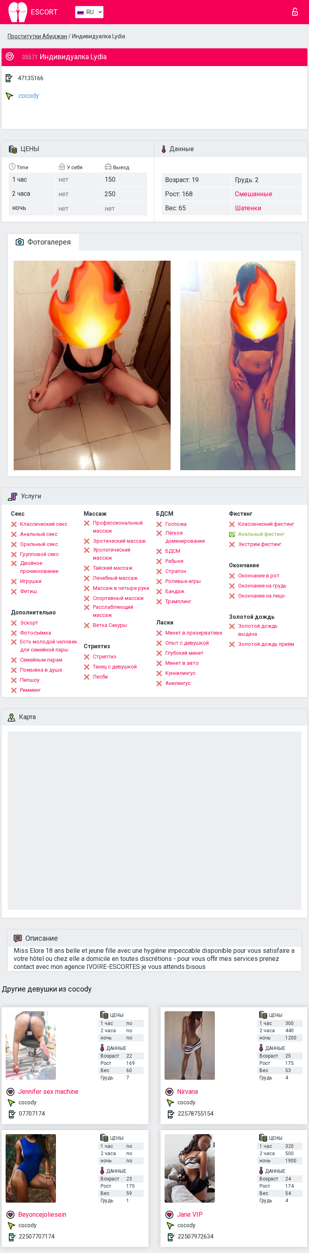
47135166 (30, 78)
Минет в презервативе (193, 633)
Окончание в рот (259, 576)
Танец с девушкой (115, 667)
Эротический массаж (119, 541)
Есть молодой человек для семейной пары (48, 646)
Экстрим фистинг (259, 544)
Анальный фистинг (261, 534)
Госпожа (176, 524)
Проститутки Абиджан (37, 36)
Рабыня (174, 561)
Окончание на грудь (262, 586)
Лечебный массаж (115, 578)
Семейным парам (41, 660)
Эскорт (29, 623)
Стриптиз (104, 656)
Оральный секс (39, 544)
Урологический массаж (111, 554)
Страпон (175, 571)
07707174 (32, 1113)
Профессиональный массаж (118, 527)
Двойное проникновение (39, 567)
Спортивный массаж (118, 598)
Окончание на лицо (261, 596)
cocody (28, 96)
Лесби (100, 677)
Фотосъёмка (35, 633)
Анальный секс (39, 534)
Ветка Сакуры (110, 625)
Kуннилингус (180, 673)
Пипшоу (29, 680)
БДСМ (172, 551)
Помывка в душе (41, 670)
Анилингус (178, 683)
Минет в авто (182, 663)
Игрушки (30, 581)
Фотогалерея (48, 242)
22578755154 (195, 1113)
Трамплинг (178, 601)
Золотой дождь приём (266, 644)
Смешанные (253, 194)
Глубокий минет (184, 653)
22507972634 (195, 1236)
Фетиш (28, 591)
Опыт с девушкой (187, 643)
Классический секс (43, 524)
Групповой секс (39, 554)
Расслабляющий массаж (113, 611)
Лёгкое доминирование (185, 537)
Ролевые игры (183, 581)
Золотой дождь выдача (258, 630)
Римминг (30, 690)
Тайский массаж (112, 568)
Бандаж (174, 591)
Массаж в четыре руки (121, 588)
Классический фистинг (266, 524)
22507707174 (36, 1236)
